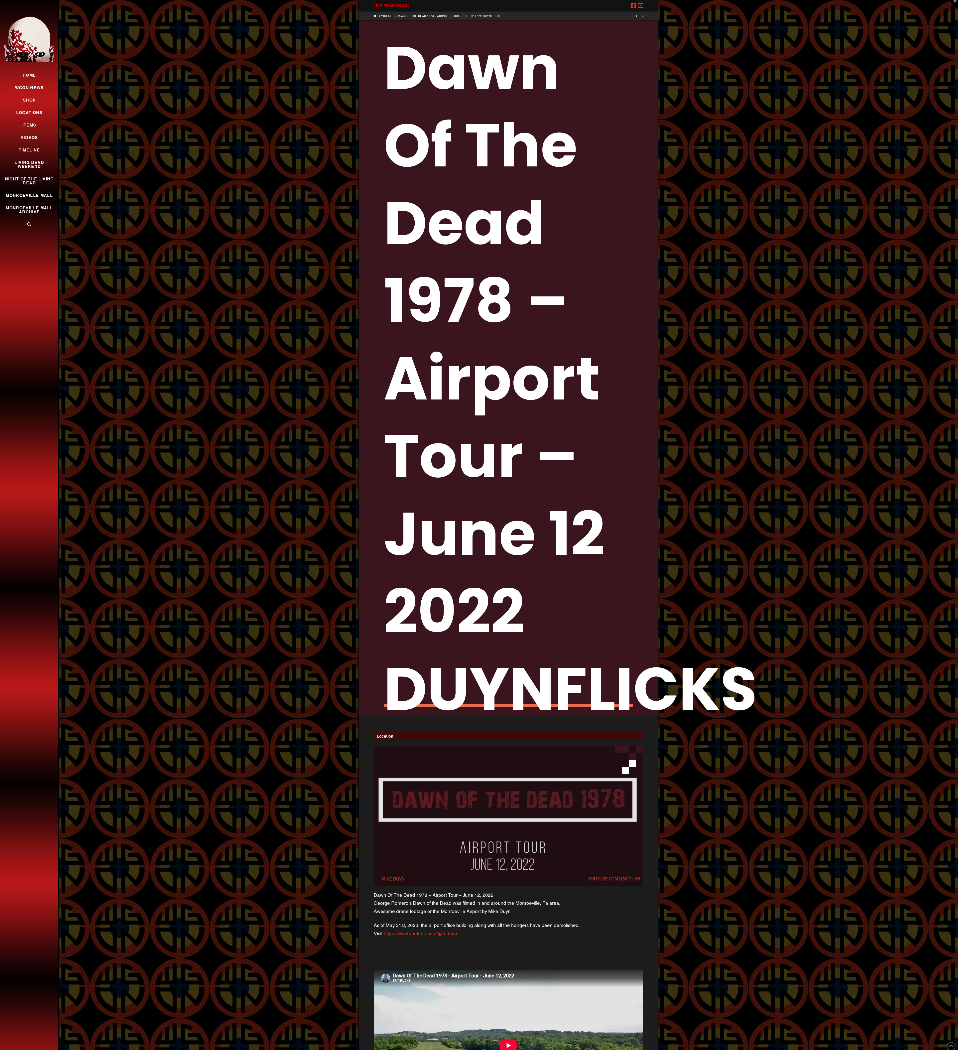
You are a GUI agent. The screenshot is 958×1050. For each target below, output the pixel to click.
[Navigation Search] (29, 224)
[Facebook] (633, 5)
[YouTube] (640, 5)
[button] (953, 4)
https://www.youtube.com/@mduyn (420, 933)
